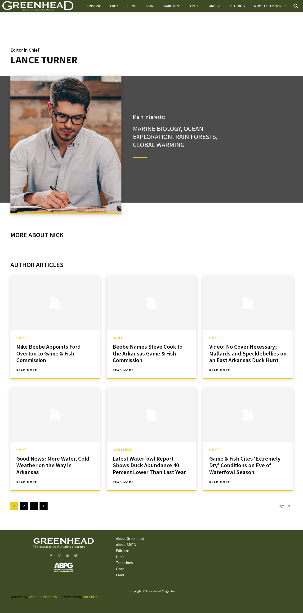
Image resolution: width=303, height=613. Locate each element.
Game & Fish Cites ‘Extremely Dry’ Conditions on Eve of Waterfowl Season (245, 465)
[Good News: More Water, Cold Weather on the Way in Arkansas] (55, 415)
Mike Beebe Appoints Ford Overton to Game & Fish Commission (48, 353)
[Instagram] (59, 556)
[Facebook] (51, 556)
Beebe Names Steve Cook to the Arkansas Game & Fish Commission (148, 353)
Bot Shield (90, 597)
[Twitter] (75, 556)
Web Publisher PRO (43, 597)
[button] (296, 6)
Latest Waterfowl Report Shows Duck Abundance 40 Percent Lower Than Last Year (149, 465)
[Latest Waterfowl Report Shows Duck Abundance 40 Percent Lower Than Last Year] (151, 415)
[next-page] (44, 506)
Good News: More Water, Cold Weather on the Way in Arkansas (52, 465)
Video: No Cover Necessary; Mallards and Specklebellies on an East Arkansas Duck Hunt (248, 353)
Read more (26, 370)
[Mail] (67, 556)
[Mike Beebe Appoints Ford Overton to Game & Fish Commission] (55, 303)
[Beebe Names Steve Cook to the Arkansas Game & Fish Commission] (151, 303)
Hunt (22, 337)
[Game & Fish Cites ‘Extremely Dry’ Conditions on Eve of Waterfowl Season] (248, 415)
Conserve (122, 449)
